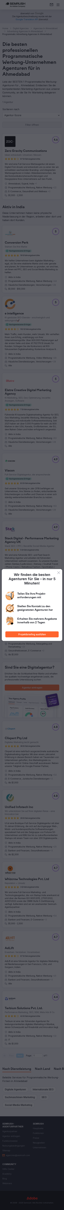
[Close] (58, 572)
